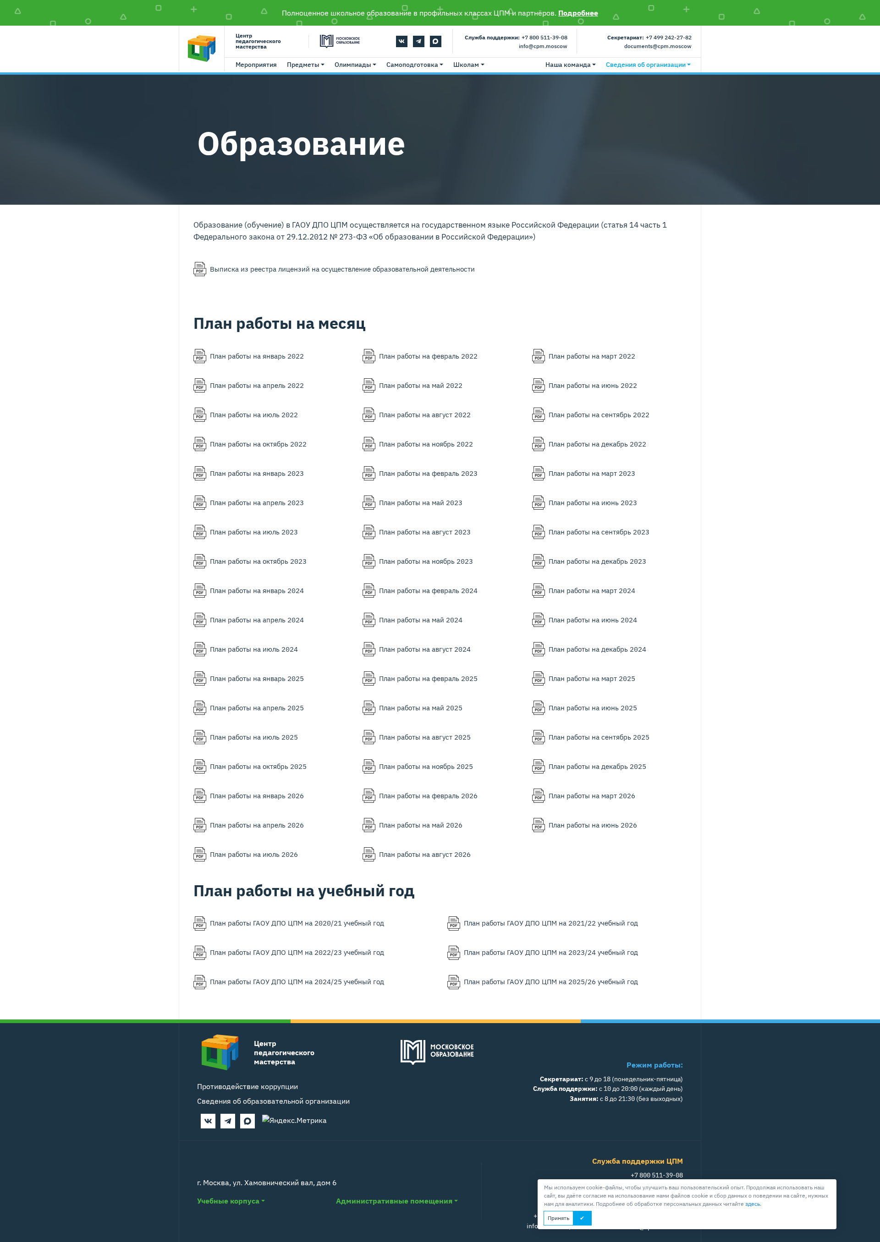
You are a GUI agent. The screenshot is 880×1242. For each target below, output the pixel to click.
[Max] (435, 41)
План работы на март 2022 (592, 355)
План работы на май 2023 (420, 502)
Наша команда (568, 64)
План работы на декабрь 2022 (597, 443)
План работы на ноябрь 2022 (426, 443)
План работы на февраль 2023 (428, 473)
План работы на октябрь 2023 (258, 561)
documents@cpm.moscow (658, 46)
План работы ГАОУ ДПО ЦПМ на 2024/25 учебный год (297, 981)
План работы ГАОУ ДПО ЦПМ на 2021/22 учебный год (551, 922)
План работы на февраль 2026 (428, 795)
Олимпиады (353, 64)
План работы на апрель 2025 (257, 707)
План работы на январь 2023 (257, 473)
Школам (466, 64)
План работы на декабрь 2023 (597, 561)
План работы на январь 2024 (257, 590)
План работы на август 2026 (425, 854)
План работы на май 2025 (420, 707)
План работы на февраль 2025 (428, 678)
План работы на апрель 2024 (257, 619)
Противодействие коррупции (247, 1086)
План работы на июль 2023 (254, 531)
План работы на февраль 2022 (428, 355)
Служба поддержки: (492, 37)
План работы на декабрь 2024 (597, 649)
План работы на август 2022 (425, 414)
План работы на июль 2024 (254, 649)
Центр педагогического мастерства (258, 41)
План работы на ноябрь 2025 (426, 766)
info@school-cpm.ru (556, 1225)
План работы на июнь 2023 (593, 502)
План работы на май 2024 (420, 619)
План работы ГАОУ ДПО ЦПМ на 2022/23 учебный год (297, 952)
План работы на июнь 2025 (593, 707)
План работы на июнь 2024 (593, 619)
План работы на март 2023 (592, 473)
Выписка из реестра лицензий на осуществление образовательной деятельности (342, 268)
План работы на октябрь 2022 (258, 443)
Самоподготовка (412, 64)
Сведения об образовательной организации (273, 1101)
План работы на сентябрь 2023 (599, 531)
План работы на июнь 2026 (593, 824)
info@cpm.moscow (543, 46)
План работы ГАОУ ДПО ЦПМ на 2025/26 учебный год (551, 981)
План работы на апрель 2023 (257, 502)
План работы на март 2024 (592, 590)
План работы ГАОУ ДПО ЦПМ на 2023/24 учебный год (551, 952)
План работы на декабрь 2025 (597, 766)
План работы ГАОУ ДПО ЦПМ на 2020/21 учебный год (297, 922)
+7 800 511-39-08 (544, 37)
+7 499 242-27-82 (669, 37)
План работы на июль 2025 (254, 736)
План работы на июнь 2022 (593, 385)
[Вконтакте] (401, 41)
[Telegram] (418, 41)
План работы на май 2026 (420, 824)
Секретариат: (625, 37)
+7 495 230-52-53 (560, 1215)
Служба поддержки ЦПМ (637, 1161)
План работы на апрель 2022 (257, 385)
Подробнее (578, 12)
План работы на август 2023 (425, 531)
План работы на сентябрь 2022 (599, 414)
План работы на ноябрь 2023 (426, 561)
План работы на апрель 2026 (257, 824)
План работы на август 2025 (425, 736)
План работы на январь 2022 (257, 355)
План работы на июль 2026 (254, 854)
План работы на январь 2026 (257, 795)
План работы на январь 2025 (257, 678)
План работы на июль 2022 (254, 414)
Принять (558, 1218)
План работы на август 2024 (425, 649)
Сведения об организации (646, 64)
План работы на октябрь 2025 (258, 766)
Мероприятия (256, 64)
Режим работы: (655, 1064)
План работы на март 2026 (592, 795)
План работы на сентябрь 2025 (599, 736)
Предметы (303, 64)
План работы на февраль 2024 (428, 590)
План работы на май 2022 (420, 385)
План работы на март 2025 (592, 678)
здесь (752, 1203)
